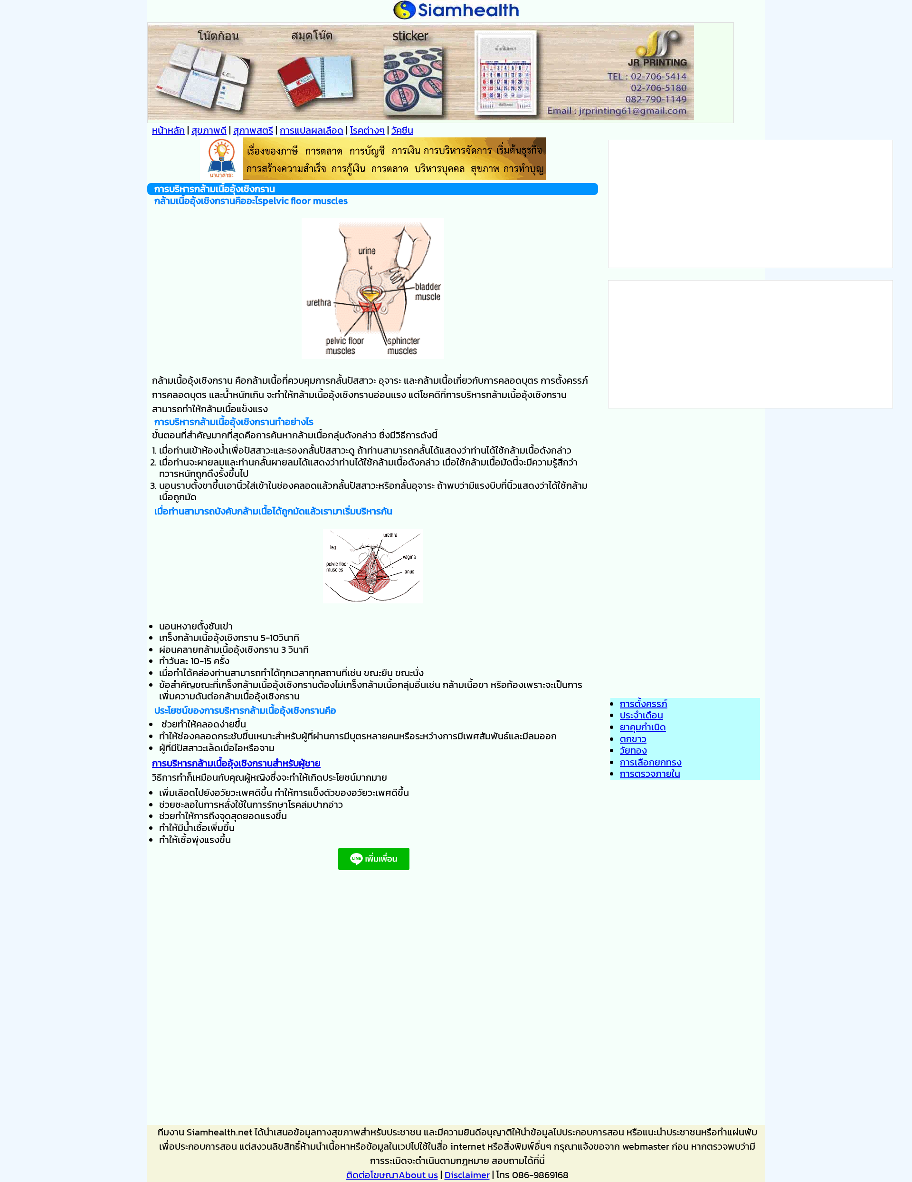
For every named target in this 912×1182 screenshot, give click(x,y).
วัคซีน (402, 130)
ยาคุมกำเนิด (643, 727)
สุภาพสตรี (253, 130)
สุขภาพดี (209, 130)
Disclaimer (467, 1175)
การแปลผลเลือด (311, 130)
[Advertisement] (372, 1001)
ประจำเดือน (641, 715)
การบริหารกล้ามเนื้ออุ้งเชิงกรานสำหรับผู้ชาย (236, 763)
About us (418, 1175)
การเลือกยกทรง (651, 762)
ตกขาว (633, 739)
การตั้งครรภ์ (643, 704)
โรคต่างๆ (367, 130)
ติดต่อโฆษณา (372, 1175)
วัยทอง (633, 750)
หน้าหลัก (168, 130)
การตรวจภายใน (650, 773)
